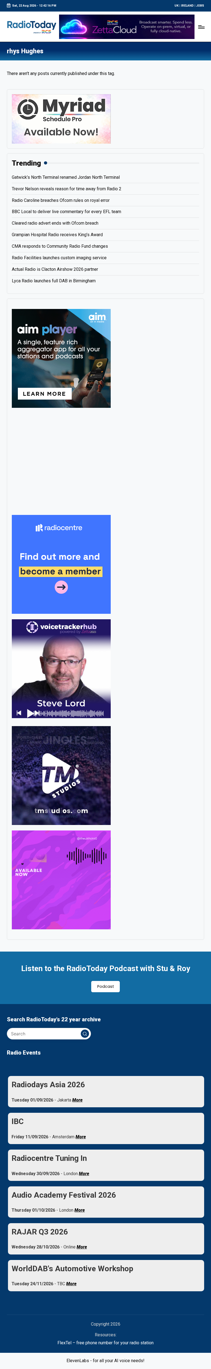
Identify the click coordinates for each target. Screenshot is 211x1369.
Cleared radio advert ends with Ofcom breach (55, 223)
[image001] (61, 879)
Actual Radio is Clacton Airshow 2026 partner (55, 269)
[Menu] (201, 26)
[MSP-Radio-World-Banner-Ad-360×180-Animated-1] (61, 118)
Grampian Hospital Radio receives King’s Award (57, 234)
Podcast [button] (105, 986)
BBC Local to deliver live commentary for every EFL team (66, 211)
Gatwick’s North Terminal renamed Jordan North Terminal (66, 177)
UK (176, 5)
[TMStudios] (61, 775)
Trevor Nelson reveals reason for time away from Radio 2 (66, 188)
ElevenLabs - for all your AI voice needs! (105, 1360)
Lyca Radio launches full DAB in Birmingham (54, 280)
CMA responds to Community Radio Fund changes (60, 246)
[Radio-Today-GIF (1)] (61, 564)
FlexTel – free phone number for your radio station (105, 1342)
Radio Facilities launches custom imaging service (59, 257)
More (77, 1100)
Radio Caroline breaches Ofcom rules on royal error (61, 200)
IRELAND (187, 5)
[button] (85, 1034)
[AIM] (61, 358)
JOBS (200, 5)
